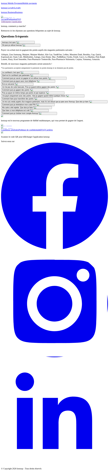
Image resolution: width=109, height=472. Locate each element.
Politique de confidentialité (30, 130)
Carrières (49, 130)
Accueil (4, 19)
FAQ (19, 19)
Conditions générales (10, 130)
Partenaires (12, 19)
